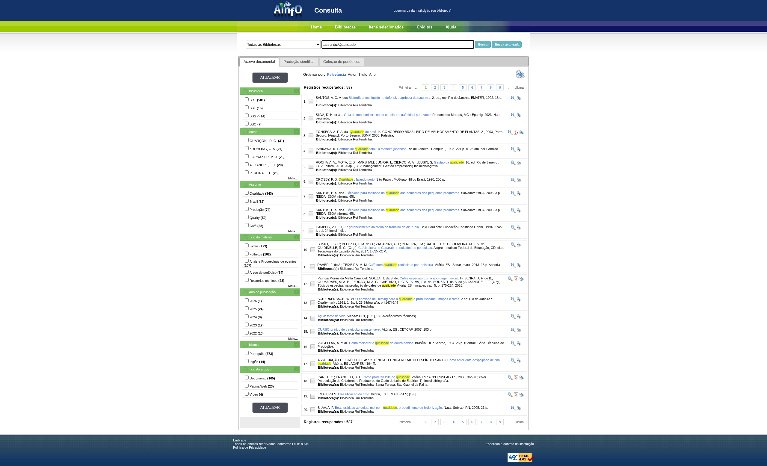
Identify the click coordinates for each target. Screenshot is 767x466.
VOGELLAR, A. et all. (333, 343)
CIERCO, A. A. (404, 162)
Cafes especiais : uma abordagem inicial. (429, 278)
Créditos (424, 27)
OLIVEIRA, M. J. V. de (468, 244)
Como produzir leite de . (387, 377)
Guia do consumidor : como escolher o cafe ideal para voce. (387, 114)
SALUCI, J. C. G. (438, 244)
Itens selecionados (386, 27)
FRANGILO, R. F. (349, 377)
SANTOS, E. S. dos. (330, 193)
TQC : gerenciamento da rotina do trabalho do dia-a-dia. (379, 227)
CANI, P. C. (326, 377)
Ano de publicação (262, 292)
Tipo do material (260, 237)
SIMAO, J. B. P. (329, 244)
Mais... (293, 178)
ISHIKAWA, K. (326, 149)
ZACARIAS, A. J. (388, 244)
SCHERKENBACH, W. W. (336, 299)
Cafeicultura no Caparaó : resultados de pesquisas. (395, 247)
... (416, 87)
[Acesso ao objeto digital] (515, 133)
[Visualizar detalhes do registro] (513, 99)
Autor (253, 132)
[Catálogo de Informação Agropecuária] (288, 19)
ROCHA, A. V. (326, 162)
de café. (363, 132)
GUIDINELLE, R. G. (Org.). (337, 247)
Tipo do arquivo (260, 369)
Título (362, 74)
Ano (372, 74)
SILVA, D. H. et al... (329, 114)
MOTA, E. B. (347, 162)
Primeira (405, 87)
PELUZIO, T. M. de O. (358, 244)
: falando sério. (357, 179)
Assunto (255, 184)
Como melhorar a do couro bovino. (381, 343)
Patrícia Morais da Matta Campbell (342, 278)
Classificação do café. (354, 394)
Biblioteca (256, 91)
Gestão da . (449, 162)
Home (316, 27)
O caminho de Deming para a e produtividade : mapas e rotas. (407, 299)
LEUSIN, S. (424, 162)
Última (519, 87)
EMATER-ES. (327, 394)
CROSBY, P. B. (327, 179)
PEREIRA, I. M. (413, 244)
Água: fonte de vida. (332, 316)
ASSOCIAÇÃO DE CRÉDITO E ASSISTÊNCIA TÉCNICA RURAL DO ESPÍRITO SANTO (382, 360)
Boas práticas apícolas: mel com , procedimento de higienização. (389, 407)
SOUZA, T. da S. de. (384, 278)
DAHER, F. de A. (329, 265)
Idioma (254, 345)
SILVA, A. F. (326, 407)
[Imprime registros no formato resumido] (520, 78)
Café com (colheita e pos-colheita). (401, 265)
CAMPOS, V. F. (327, 227)
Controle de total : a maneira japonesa (372, 149)
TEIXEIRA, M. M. (355, 265)
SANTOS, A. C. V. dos (332, 97)
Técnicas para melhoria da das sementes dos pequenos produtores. (403, 193)
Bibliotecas (345, 27)
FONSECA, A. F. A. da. (332, 132)
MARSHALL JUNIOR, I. (374, 162)
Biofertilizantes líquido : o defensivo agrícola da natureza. (390, 97)
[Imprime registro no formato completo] (518, 99)
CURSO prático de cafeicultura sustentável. (349, 329)
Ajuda (451, 27)
